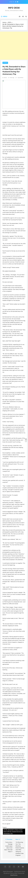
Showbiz (5, 62)
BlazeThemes (13, 875)
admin (5, 77)
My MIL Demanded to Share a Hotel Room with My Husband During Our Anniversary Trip (13, 831)
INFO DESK (14, 7)
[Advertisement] (14, 46)
